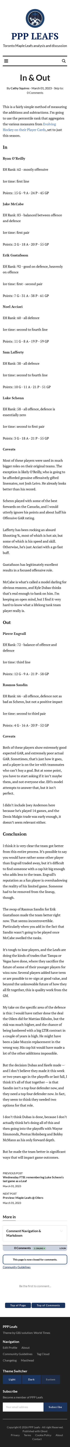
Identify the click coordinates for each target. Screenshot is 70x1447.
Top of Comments (48, 1305)
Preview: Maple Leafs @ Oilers (23, 1197)
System (50, 1379)
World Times (42, 1332)
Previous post (13, 1173)
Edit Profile (10, 1347)
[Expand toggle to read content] (61, 1231)
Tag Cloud (43, 1354)
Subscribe (55, 1407)
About (25, 1347)
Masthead (27, 1360)
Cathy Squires (18, 88)
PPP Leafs (35, 36)
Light (12, 1379)
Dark (31, 1379)
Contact (37, 1439)
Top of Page (18, 1305)
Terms (27, 1435)
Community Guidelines (17, 1354)
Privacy (15, 1435)
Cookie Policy (43, 1435)
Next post (10, 1193)
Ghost (44, 1431)
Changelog (10, 1360)
